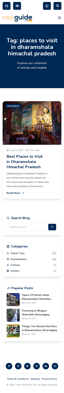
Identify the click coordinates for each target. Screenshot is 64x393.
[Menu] (59, 18)
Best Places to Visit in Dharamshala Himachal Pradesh (25, 162)
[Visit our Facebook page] (9, 366)
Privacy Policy (49, 378)
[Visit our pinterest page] (27, 366)
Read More (13, 193)
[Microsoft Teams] (17, 6)
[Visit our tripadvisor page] (46, 366)
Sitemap (35, 378)
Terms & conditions (18, 378)
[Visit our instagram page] (36, 366)
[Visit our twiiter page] (18, 366)
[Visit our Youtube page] (55, 366)
